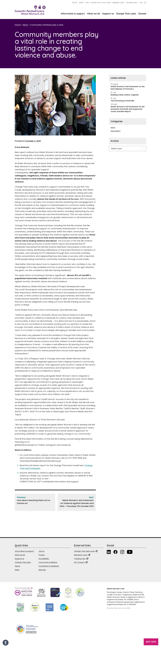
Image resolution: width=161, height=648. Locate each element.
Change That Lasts (126, 13)
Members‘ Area (118, 3)
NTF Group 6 (79, 562)
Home (18, 25)
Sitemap (42, 570)
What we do (93, 13)
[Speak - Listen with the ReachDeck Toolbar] (6, 643)
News (81, 3)
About (74, 3)
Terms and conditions (48, 562)
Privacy (42, 555)
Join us (41, 551)
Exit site (151, 641)
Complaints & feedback (49, 566)
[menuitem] (140, 3)
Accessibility (44, 558)
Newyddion (115, 131)
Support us (108, 13)
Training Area (131, 3)
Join (87, 3)
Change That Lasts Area (100, 3)
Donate (142, 13)
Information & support (73, 13)
